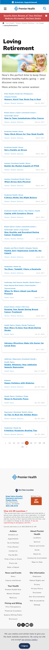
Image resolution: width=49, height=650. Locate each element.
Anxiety (7, 163)
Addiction (7, 359)
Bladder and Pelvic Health (14, 248)
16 (31, 443)
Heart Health (30, 285)
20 (22, 447)
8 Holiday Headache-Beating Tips (20, 430)
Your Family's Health (32, 211)
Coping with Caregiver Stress (18, 213)
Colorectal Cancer (28, 113)
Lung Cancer (24, 230)
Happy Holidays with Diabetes (19, 383)
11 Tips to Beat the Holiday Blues (21, 414)
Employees (37, 576)
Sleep (26, 396)
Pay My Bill (13, 555)
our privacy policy (29, 639)
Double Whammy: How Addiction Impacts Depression (20, 365)
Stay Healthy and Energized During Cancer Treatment (21, 233)
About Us (37, 554)
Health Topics (35, 282)
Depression (17, 359)
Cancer (18, 113)
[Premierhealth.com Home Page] (3, 23)
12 (14, 443)
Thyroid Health (9, 288)
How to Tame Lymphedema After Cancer (24, 118)
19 (44, 443)
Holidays (19, 396)
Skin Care (25, 307)
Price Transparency (13, 607)
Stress (21, 132)
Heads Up (18, 94)
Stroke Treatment (28, 325)
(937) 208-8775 (12, 506)
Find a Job (13, 563)
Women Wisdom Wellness (25, 23)
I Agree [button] (24, 646)
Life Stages (40, 23)
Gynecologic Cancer (11, 116)
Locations (37, 538)
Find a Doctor (13, 547)
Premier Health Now (13, 590)
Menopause (28, 94)
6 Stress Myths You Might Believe (20, 197)
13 (18, 443)
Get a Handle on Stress (15, 150)
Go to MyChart (13, 543)
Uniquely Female (10, 97)
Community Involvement (37, 558)
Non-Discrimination (37, 597)
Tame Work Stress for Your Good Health (24, 134)
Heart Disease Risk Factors (14, 285)
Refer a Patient (13, 567)
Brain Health (9, 94)
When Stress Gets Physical (17, 182)
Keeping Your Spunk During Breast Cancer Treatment (21, 310)
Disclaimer (37, 593)
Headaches (8, 267)
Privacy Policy (37, 589)
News (13, 576)
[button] (5, 8)
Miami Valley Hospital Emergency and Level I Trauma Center (14, 498)
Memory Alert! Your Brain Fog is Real (22, 99)
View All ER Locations (15, 511)
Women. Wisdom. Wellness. (14, 103)
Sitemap (37, 605)
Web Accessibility (37, 601)
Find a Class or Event (13, 559)
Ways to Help (37, 562)
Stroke (18, 325)
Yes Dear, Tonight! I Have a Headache (22, 269)
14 (22, 443)
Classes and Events (13, 580)
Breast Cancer (9, 113)
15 (27, 443)
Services (37, 542)
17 (35, 443)
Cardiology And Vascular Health (16, 282)
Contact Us (13, 551)
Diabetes (7, 380)
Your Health (10, 23)
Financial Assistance (13, 611)
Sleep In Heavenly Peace (16, 399)
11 (10, 443)
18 (39, 443)
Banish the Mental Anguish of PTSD (21, 166)
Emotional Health (10, 132)
